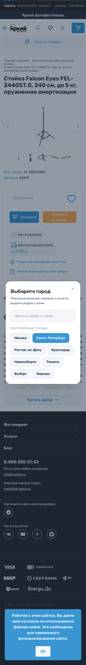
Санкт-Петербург (50, 338)
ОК (43, 651)
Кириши (43, 374)
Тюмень (52, 362)
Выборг (20, 374)
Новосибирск (25, 362)
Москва (20, 338)
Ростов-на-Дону (28, 350)
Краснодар (60, 350)
